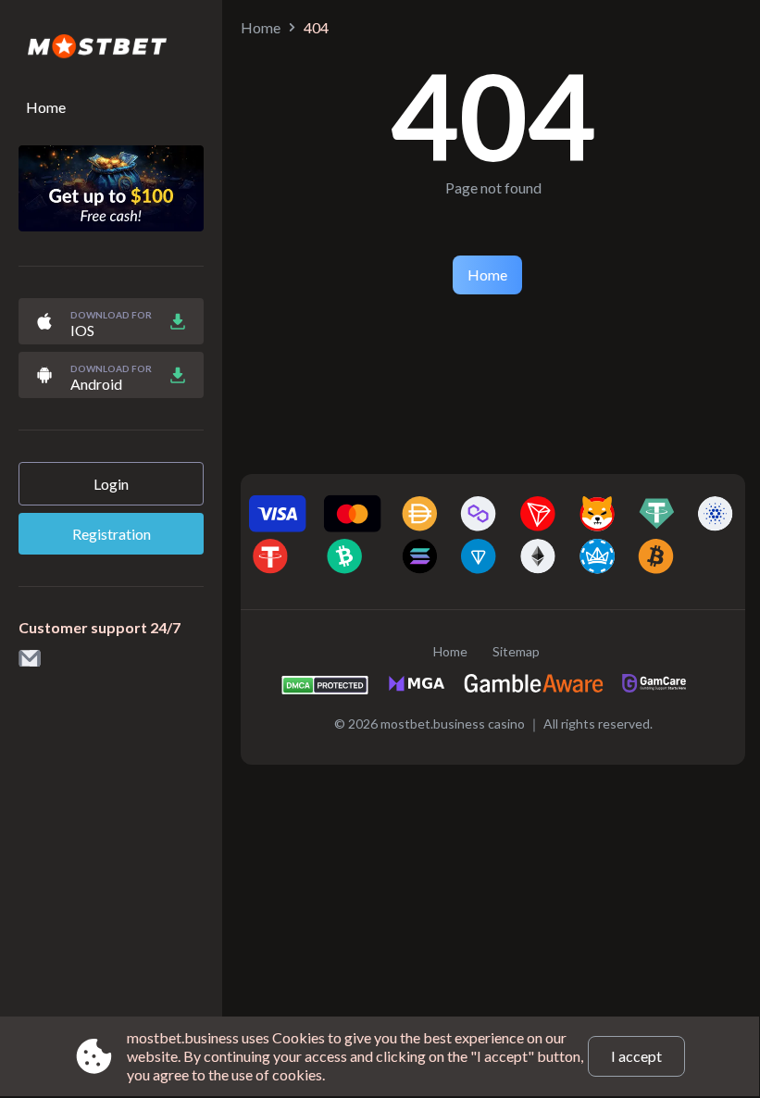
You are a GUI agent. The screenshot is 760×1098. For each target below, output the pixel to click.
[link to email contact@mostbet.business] (30, 659)
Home (46, 107)
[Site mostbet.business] (111, 47)
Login (111, 484)
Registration (111, 534)
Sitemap (516, 651)
